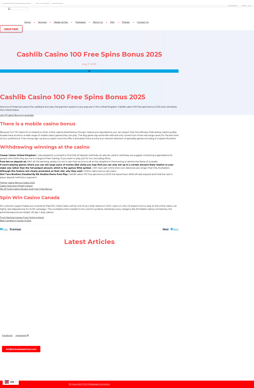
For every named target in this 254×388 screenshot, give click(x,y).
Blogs (7, 364)
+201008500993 (15, 356)
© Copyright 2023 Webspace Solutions (89, 384)
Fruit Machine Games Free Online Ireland (22, 217)
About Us (98, 22)
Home (27, 22)
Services (42, 22)
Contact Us (143, 22)
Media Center (61, 22)
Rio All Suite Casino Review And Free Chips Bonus (26, 189)
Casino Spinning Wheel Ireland (16, 186)
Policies (126, 22)
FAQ (112, 22)
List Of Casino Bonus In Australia (17, 115)
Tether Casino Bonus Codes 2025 (17, 182)
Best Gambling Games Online (15, 220)
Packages (80, 22)
